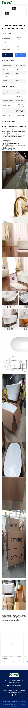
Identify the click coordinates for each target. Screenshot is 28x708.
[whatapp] (12, 695)
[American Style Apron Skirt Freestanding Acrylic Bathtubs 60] (12, 644)
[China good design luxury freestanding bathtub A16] (14, 8)
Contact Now (19, 55)
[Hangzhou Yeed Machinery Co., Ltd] (7, 2)
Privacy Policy (6, 701)
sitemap (13, 701)
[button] (4, 647)
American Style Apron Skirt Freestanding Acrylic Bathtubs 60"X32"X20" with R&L (12, 657)
